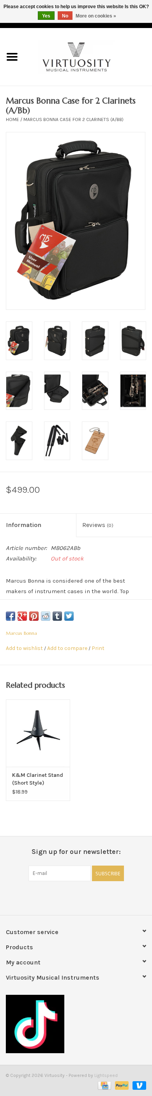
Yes (46, 16)
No (65, 16)
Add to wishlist (24, 648)
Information (23, 525)
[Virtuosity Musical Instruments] (88, 56)
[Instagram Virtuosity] (96, 897)
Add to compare (67, 648)
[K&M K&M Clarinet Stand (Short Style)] (38, 733)
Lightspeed (106, 1075)
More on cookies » (96, 16)
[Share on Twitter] (69, 616)
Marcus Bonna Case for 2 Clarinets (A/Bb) (73, 119)
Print (98, 648)
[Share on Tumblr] (57, 616)
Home (12, 119)
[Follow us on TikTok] (76, 1024)
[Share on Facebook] (10, 616)
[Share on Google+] (22, 616)
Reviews (97, 525)
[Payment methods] (103, 1085)
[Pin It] (34, 616)
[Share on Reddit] (45, 616)
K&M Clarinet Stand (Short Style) (37, 779)
